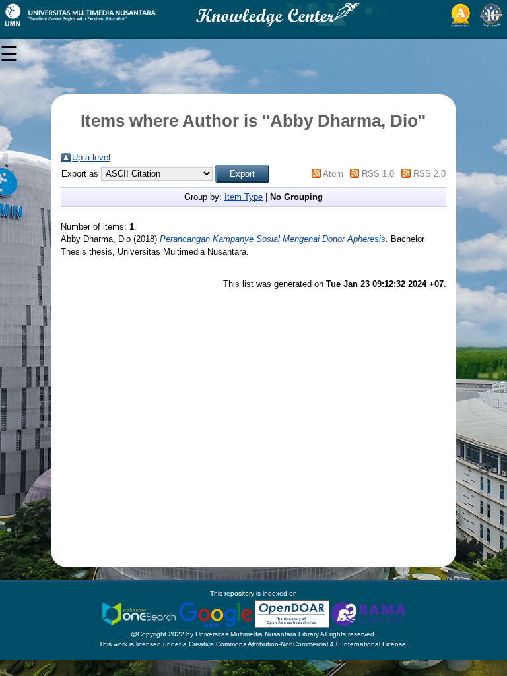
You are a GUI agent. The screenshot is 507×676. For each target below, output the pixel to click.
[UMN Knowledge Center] (253, 15)
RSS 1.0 (378, 174)
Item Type (243, 197)
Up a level (91, 157)
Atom (333, 174)
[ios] (140, 613)
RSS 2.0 (429, 174)
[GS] (216, 613)
